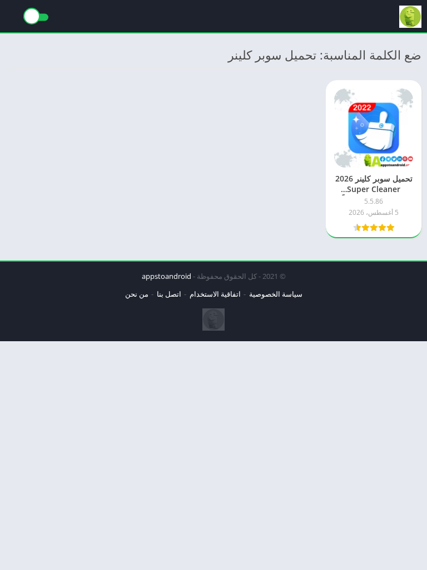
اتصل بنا (169, 294)
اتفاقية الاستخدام (215, 294)
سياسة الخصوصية (275, 294)
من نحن (136, 294)
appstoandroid (166, 276)
